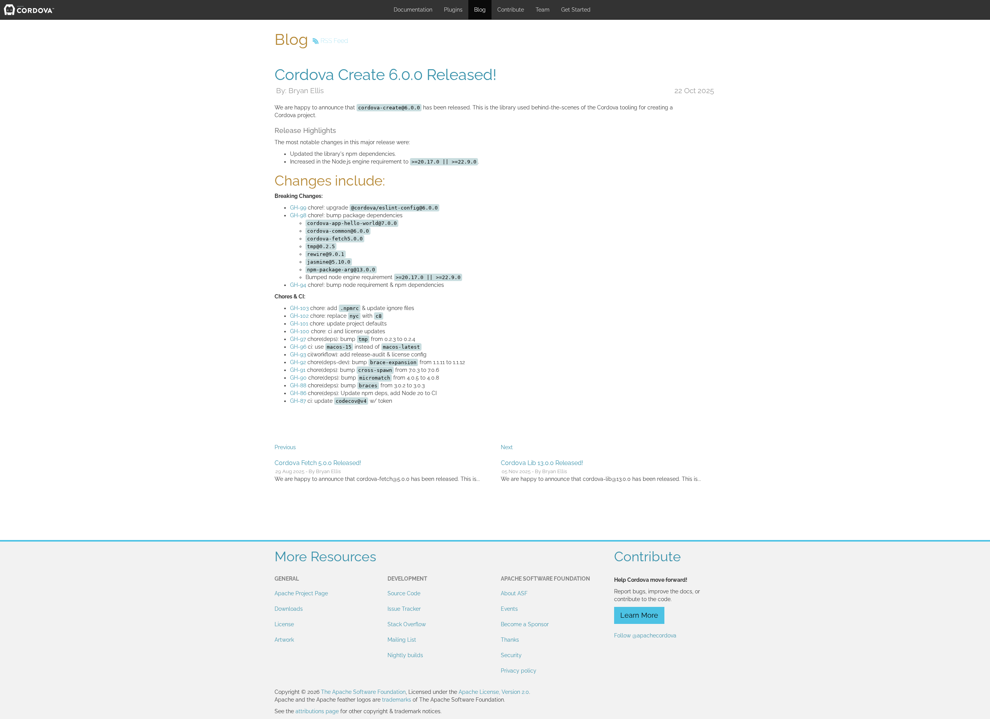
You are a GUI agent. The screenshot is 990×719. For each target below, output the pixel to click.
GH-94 (298, 285)
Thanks (510, 640)
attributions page (317, 711)
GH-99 (298, 207)
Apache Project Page (301, 593)
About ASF (514, 593)
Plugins (453, 10)
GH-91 (298, 370)
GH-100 (299, 331)
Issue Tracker (404, 609)
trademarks (396, 700)
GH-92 (298, 362)
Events (509, 609)
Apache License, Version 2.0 (494, 692)
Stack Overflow (406, 624)
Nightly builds (405, 655)
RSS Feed (334, 40)
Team (543, 10)
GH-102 (299, 316)
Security (511, 655)
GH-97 (298, 339)
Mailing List (401, 640)
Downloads (289, 609)
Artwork (284, 640)
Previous (285, 447)
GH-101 (299, 323)
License (284, 624)
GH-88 (298, 385)
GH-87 (298, 401)
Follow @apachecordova (645, 635)
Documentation (413, 10)
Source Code (403, 593)
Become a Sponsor (525, 624)
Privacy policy (518, 671)
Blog (480, 10)
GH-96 (298, 347)
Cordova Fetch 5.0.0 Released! (318, 463)
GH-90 (298, 378)
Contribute (510, 10)
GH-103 (299, 308)
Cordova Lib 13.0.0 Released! (542, 463)
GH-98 (298, 215)
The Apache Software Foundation (363, 692)
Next (507, 447)
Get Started (576, 10)
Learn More (639, 615)
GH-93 (298, 354)
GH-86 (298, 393)
